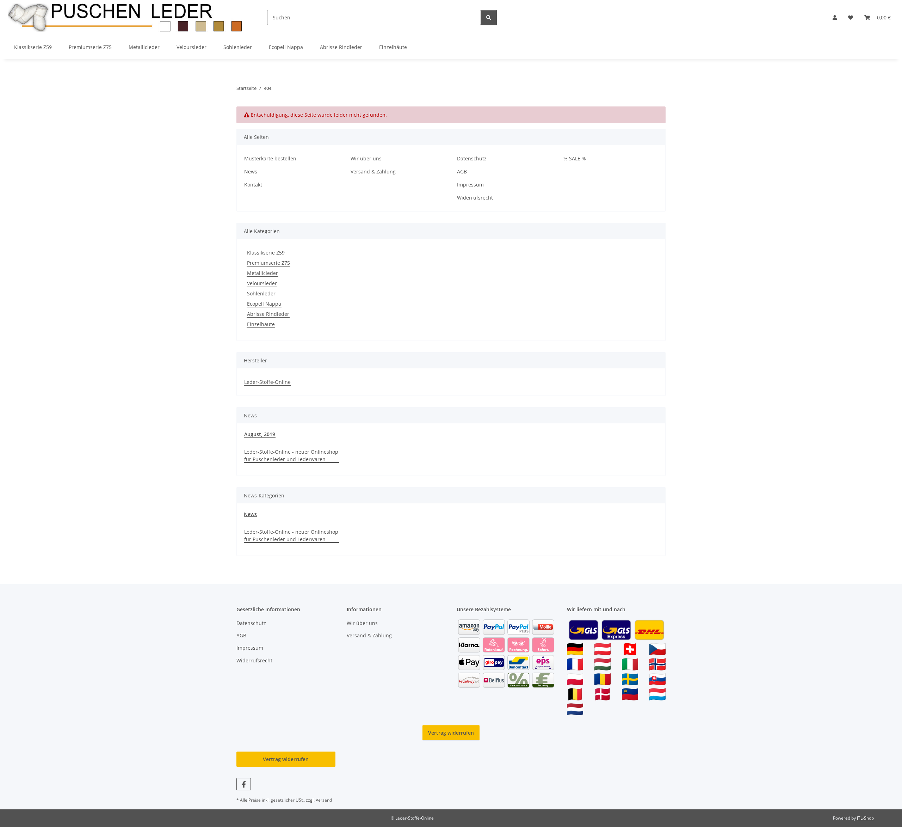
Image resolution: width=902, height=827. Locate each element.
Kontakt (253, 184)
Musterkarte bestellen (270, 158)
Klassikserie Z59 (266, 252)
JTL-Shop (865, 818)
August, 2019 (259, 434)
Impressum (470, 184)
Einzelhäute (261, 324)
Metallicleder (262, 273)
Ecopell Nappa (264, 303)
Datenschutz (472, 158)
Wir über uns (366, 158)
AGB (462, 171)
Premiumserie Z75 (268, 262)
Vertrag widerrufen (451, 732)
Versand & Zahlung (373, 171)
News (250, 171)
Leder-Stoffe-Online (267, 382)
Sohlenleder (261, 293)
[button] (834, 17)
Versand (324, 800)
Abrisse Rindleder (268, 314)
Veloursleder (262, 283)
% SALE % (574, 158)
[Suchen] (489, 17)
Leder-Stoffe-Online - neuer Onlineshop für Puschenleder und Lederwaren (291, 455)
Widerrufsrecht (475, 197)
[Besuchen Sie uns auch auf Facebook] (243, 784)
